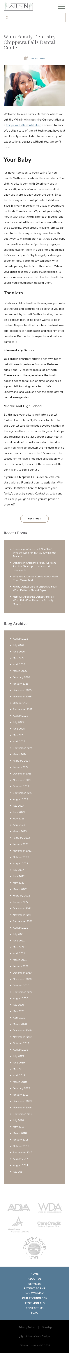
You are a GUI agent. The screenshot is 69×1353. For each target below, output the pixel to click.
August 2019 (20, 1050)
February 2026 (21, 677)
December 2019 (22, 1030)
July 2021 (18, 934)
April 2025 (19, 741)
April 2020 (19, 1017)
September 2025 (22, 709)
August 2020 (20, 998)
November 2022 (22, 850)
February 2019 (21, 1088)
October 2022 (21, 857)
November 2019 (22, 1037)
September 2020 (22, 992)
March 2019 (20, 1082)
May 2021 (18, 947)
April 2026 (19, 664)
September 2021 (22, 921)
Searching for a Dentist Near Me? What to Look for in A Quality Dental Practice (34, 552)
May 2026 (18, 658)
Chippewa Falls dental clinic (23, 125)
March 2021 (20, 960)
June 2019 (19, 1062)
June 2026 (19, 651)
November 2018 (22, 1107)
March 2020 (20, 1024)
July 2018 (18, 1120)
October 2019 (21, 1043)
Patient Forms (34, 1288)
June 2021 (19, 940)
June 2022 (19, 876)
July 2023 (18, 806)
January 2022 (20, 902)
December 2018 (22, 1101)
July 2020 (18, 1005)
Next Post (34, 518)
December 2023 (22, 773)
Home (34, 1274)
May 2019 (18, 1069)
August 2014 (20, 1165)
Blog (34, 1312)
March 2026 (20, 671)
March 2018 (20, 1133)
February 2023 (21, 838)
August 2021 (20, 928)
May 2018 (18, 1127)
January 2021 (20, 966)
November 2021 (22, 915)
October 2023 (21, 786)
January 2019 (20, 1094)
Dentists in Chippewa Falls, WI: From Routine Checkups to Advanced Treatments (34, 566)
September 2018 (22, 1114)
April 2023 (19, 825)
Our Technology (34, 1298)
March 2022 (20, 889)
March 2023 (20, 831)
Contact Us (34, 1308)
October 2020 (21, 985)
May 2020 (18, 1011)
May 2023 (18, 818)
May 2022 (18, 883)
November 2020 (22, 979)
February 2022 (21, 895)
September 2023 (22, 793)
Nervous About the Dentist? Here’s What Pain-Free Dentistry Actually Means (33, 600)
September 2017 (22, 1152)
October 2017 (21, 1146)
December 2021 (22, 908)
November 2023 (22, 780)
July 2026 (18, 645)
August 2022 (20, 863)
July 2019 (18, 1056)
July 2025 (18, 722)
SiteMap (47, 1327)
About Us (34, 1279)
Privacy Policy (27, 1327)
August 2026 (20, 639)
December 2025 (22, 690)
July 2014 (18, 1172)
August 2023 (20, 799)
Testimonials (35, 1303)
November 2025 (22, 696)
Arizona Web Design (38, 1336)
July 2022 (18, 870)
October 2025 (21, 703)
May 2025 (18, 735)
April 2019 (19, 1075)
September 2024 (22, 748)
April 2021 (19, 953)
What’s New (35, 1293)
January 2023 (20, 844)
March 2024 (20, 754)
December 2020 (22, 972)
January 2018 (20, 1139)
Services (34, 1283)
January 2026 (20, 683)
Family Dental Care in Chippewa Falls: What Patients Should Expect (35, 588)
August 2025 (20, 716)
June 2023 (19, 812)
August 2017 (20, 1159)
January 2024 (20, 767)
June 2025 (19, 728)
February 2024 (21, 761)
